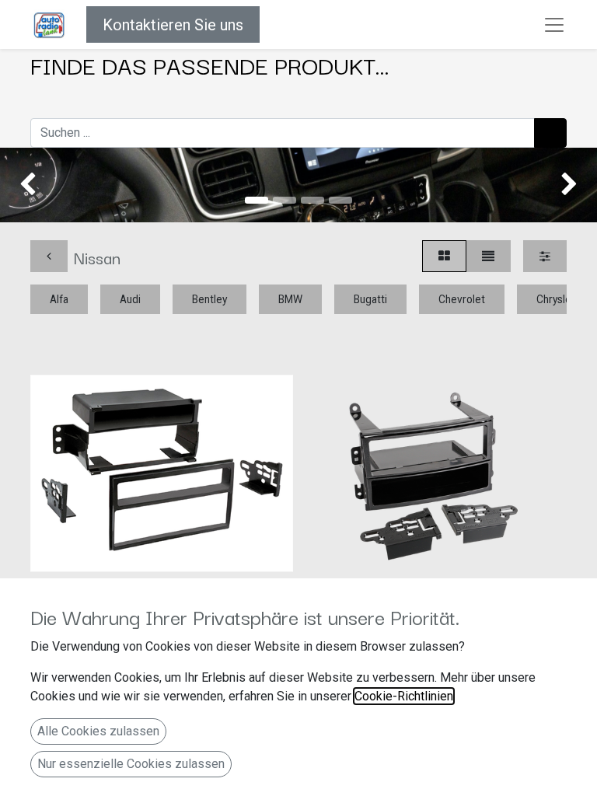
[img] (23, 185)
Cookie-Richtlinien (403, 696)
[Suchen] (550, 133)
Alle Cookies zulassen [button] (98, 731)
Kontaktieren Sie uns (173, 25)
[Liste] (488, 256)
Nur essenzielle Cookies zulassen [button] (131, 763)
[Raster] (444, 256)
